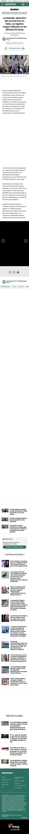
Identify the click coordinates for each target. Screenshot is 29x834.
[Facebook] (10, 272)
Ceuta (9, 1)
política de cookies (19, 780)
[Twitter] (14, 272)
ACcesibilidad (18, 787)
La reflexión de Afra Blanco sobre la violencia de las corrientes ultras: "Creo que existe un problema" (18, 618)
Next (25, 241)
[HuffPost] (7, 772)
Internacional (5, 286)
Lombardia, (22, 102)
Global (14, 9)
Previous (3, 241)
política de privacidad (20, 785)
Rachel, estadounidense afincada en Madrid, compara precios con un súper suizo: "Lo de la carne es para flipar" (18, 682)
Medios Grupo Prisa (14, 829)
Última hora (23, 4)
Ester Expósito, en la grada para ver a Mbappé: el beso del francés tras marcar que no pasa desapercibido (18, 563)
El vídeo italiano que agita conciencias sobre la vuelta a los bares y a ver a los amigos (18, 511)
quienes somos (6, 779)
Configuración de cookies (19, 778)
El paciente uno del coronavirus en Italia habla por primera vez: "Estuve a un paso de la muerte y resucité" (18, 529)
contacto (4, 782)
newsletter (5, 784)
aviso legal (17, 783)
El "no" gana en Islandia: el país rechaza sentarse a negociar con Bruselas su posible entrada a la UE (18, 738)
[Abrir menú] (3, 4)
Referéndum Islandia (17, 1)
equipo (3, 777)
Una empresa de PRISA (14, 825)
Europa (16, 12)
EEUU (12, 12)
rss (3, 786)
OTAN (23, 12)
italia (14, 286)
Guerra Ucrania (6, 12)
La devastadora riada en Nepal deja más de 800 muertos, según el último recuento (18, 763)
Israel (26, 12)
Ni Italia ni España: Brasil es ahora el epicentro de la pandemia (18, 519)
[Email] (17, 272)
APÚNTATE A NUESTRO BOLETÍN (14, 547)
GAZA (19, 12)
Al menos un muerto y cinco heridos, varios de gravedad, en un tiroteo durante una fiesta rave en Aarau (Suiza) (18, 751)
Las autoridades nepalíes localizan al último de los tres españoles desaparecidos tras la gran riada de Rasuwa (18, 670)
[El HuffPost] (10, 4)
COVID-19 (21, 286)
